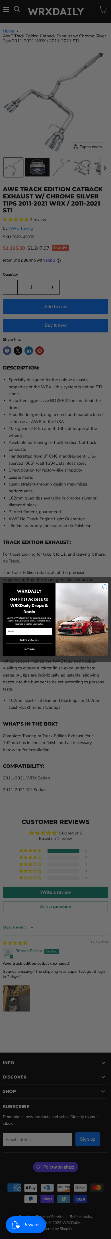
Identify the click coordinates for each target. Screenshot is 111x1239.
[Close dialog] (104, 586)
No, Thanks (29, 648)
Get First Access (29, 639)
